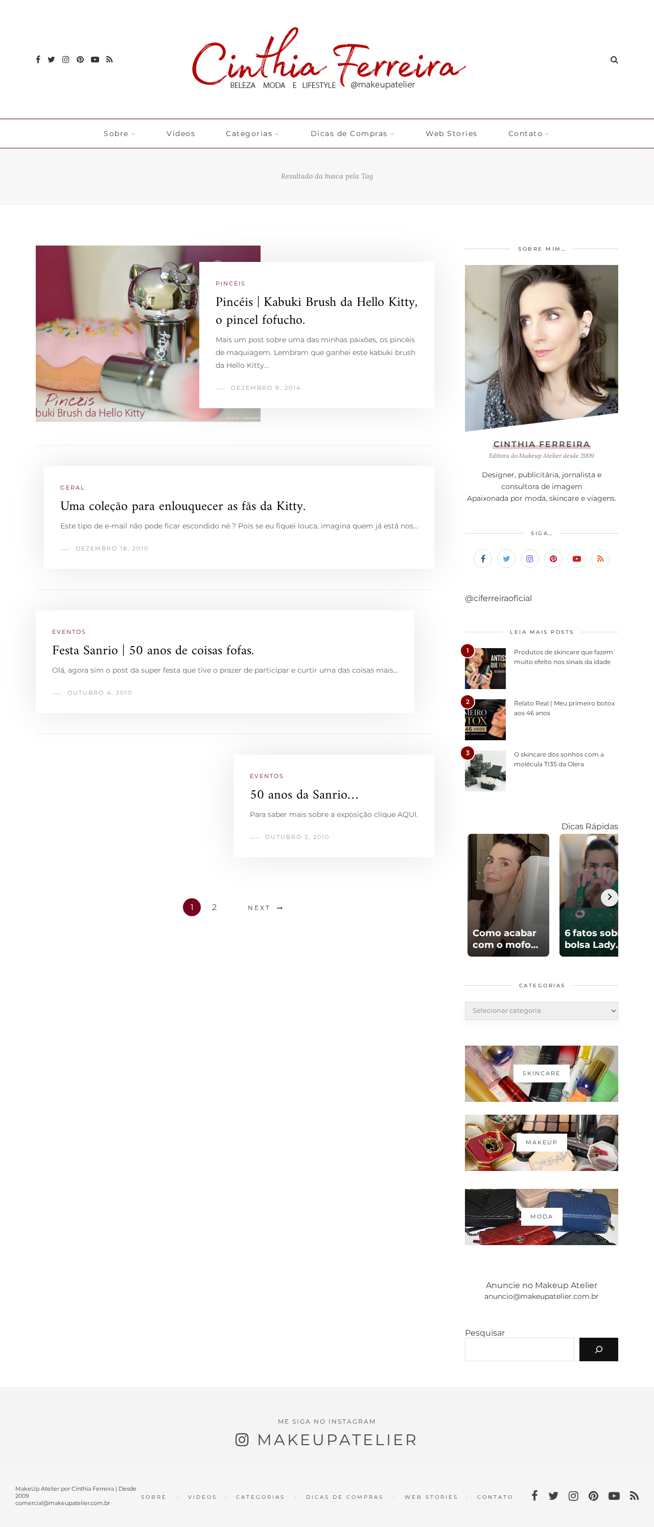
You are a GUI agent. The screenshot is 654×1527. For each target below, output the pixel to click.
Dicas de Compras (349, 133)
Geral (72, 487)
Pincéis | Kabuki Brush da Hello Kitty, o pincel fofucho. (316, 311)
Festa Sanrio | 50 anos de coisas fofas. (153, 650)
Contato (525, 133)
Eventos (69, 631)
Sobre (116, 133)
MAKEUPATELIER (337, 1439)
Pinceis (231, 283)
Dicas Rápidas (590, 826)
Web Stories (452, 133)
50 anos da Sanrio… (304, 795)
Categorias (249, 133)
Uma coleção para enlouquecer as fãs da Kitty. (183, 506)
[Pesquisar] (598, 1349)
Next (259, 908)
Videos (181, 133)
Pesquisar (485, 1333)
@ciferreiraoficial (498, 598)
